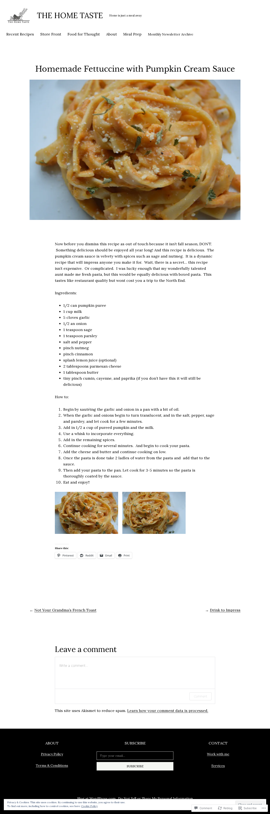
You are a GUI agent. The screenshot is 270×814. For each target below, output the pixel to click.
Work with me (218, 754)
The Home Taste (70, 15)
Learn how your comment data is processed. (167, 710)
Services (218, 766)
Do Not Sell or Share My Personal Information (155, 798)
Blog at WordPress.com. (96, 798)
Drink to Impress (225, 610)
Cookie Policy (89, 806)
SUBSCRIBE (135, 766)
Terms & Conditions (52, 765)
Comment (200, 696)
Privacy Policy (52, 754)
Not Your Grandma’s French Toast (65, 610)
